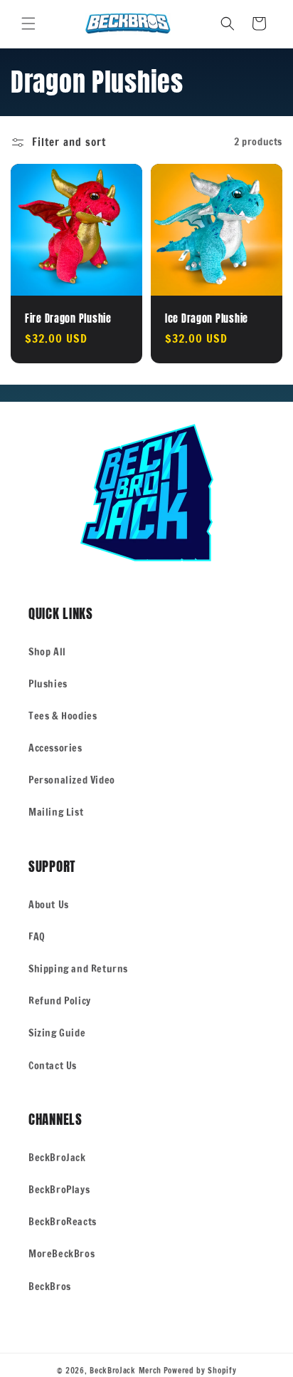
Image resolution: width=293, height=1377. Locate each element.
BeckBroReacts (62, 1222)
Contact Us (52, 1066)
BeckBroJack (57, 1157)
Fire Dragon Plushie (68, 318)
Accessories (55, 748)
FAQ (37, 937)
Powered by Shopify (200, 1370)
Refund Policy (59, 1001)
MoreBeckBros (61, 1254)
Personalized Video (71, 780)
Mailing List (55, 812)
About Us (48, 905)
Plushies (48, 684)
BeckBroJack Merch (125, 1370)
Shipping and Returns (78, 969)
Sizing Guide (56, 1033)
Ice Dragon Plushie (206, 318)
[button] (28, 23)
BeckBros (49, 1286)
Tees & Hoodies (62, 716)
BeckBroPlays (59, 1190)
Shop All (47, 652)
